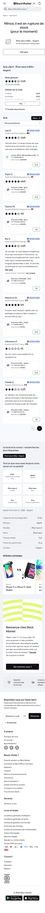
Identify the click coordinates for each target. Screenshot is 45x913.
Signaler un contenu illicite (14, 840)
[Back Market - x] (17, 748)
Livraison (7, 771)
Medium (7, 869)
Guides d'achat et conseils (14, 785)
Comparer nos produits (13, 788)
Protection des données (13, 826)
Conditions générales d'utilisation (17, 815)
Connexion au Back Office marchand (18, 764)
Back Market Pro (10, 743)
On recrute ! (8, 740)
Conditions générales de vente (16, 819)
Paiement (8, 767)
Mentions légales (10, 836)
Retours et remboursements (15, 774)
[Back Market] (22, 3)
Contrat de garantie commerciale (17, 822)
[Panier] (39, 3)
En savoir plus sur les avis (16, 109)
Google (33, 652)
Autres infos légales (12, 833)
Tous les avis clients (11, 792)
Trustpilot (8, 862)
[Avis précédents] (33, 428)
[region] (23, 577)
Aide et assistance (11, 781)
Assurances (8, 778)
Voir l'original (30, 273)
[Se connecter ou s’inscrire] (34, 3)
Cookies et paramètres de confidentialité (20, 829)
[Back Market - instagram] (6, 748)
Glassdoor (8, 865)
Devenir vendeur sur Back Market (17, 760)
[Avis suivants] (39, 428)
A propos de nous (11, 736)
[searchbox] (24, 8)
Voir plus (9, 269)
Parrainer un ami (10, 803)
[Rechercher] (6, 9)
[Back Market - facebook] (12, 748)
